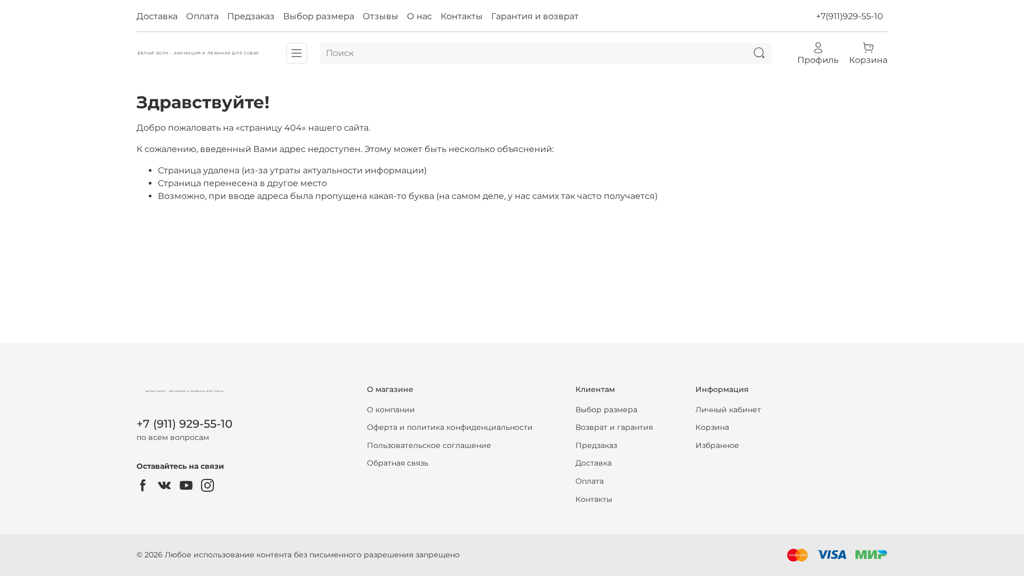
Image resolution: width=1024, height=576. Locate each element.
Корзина (712, 427)
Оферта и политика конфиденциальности (450, 427)
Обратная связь (397, 463)
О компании (391, 409)
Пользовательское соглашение (429, 445)
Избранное (717, 445)
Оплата (202, 16)
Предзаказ (251, 16)
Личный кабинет (728, 409)
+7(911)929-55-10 (849, 16)
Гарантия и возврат (535, 16)
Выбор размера (318, 16)
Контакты (462, 16)
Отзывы (380, 16)
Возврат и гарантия (614, 427)
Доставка (157, 16)
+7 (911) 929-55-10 (185, 423)
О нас (419, 16)
